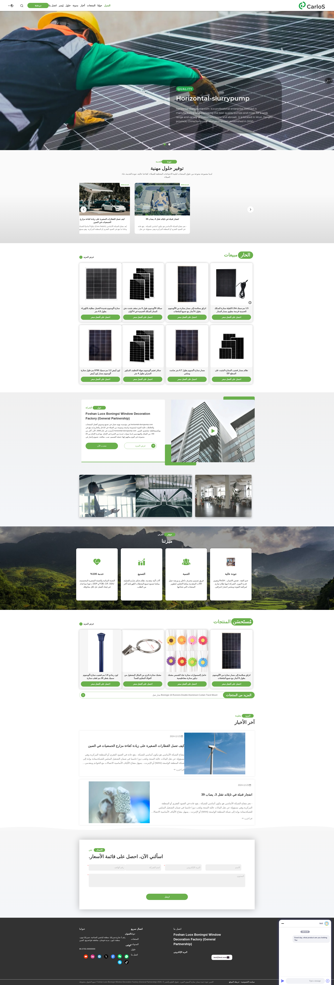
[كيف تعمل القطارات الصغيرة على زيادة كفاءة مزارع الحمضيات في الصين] (102, 215)
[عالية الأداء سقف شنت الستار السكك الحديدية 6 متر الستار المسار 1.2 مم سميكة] (83, 695)
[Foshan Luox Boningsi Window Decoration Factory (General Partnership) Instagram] (99, 956)
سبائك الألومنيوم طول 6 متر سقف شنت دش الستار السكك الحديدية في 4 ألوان (143, 310)
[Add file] (328, 981)
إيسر (61, 5)
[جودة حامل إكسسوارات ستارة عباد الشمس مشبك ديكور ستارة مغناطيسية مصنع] (187, 651)
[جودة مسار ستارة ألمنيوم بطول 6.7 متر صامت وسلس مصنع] (187, 346)
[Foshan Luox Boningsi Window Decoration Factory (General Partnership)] (313, 5)
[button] (169, 144)
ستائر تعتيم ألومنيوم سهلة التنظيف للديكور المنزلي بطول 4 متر (143, 372)
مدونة (75, 5)
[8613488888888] (126, 956)
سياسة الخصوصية (248, 982)
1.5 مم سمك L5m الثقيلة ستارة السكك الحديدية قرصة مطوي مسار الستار (231, 310)
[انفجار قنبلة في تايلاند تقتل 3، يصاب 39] (162, 215)
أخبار (82, 5)
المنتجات (91, 5)
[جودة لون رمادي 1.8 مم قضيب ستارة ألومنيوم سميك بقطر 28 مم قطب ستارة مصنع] (100, 651)
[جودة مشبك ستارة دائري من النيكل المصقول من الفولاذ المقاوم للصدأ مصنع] (143, 651)
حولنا (99, 5)
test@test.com (220, 957)
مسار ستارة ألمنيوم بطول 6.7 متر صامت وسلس (187, 372)
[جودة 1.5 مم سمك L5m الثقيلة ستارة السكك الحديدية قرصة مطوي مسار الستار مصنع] (231, 284)
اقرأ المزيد (180, 770)
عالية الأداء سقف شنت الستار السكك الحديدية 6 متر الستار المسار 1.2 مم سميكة (182, 695)
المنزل (107, 5)
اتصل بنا (53, 5)
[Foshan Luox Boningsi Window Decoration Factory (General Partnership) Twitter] (106, 956)
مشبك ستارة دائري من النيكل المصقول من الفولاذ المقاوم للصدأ (142, 676)
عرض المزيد (88, 257)
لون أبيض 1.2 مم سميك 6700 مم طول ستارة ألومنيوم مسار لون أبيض (100, 372)
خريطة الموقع (234, 982)
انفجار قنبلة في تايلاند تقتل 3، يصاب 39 (226, 794)
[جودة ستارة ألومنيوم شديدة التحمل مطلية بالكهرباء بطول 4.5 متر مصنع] (100, 284)
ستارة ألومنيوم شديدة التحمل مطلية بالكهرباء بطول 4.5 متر (100, 310)
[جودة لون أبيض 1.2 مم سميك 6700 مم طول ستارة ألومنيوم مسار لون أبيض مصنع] (100, 346)
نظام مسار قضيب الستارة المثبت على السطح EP (231, 372)
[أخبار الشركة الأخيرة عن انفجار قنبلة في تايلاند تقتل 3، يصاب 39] (119, 802)
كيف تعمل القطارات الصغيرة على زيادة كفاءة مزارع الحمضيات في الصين (136, 745)
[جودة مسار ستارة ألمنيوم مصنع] (167, 149)
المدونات (135, 944)
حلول (68, 5)
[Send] (283, 981)
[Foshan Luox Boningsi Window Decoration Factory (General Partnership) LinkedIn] (92, 956)
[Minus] (282, 923)
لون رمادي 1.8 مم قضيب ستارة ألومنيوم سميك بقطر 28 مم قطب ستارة (100, 676)
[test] (119, 962)
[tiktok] (126, 962)
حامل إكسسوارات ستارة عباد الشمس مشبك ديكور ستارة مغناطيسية (187, 676)
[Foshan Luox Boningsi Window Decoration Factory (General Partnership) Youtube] (86, 956)
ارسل (167, 897)
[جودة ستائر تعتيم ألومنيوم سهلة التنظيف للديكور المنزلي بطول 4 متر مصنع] (143, 346)
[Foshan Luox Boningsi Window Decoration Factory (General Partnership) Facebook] (113, 956)
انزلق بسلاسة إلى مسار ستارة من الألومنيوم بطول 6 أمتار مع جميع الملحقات (187, 310)
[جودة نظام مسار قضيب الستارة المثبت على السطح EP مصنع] (231, 346)
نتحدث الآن (101, 446)
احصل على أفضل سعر (231, 317)
